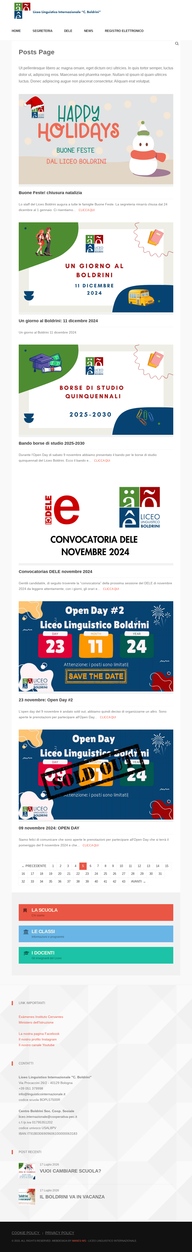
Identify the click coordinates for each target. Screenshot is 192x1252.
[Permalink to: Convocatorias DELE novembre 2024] (96, 518)
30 (151, 873)
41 (105, 881)
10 (121, 866)
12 (139, 866)
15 (166, 866)
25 (105, 873)
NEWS (88, 31)
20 (59, 873)
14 (157, 866)
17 (32, 873)
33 (32, 881)
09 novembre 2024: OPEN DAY (49, 828)
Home (16, 31)
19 (50, 873)
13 (148, 866)
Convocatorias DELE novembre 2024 (55, 571)
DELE (68, 31)
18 (41, 873)
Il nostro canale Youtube (37, 1045)
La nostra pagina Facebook (39, 1034)
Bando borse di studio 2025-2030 (52, 443)
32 (23, 881)
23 (87, 873)
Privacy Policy (59, 1233)
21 (68, 873)
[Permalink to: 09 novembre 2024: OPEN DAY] (96, 774)
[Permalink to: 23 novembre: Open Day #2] (96, 646)
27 (123, 873)
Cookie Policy (26, 1233)
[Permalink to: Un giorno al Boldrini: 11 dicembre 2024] (96, 267)
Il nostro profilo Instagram (38, 1039)
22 (78, 873)
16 (23, 873)
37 (68, 881)
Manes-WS (79, 1240)
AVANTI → (138, 881)
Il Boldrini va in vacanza (72, 1196)
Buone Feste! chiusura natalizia (50, 192)
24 (96, 873)
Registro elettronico (124, 31)
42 (114, 881)
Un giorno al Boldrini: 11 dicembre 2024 (58, 320)
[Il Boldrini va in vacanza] (27, 1197)
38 (78, 881)
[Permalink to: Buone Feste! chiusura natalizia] (96, 139)
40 (96, 881)
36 (59, 881)
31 (160, 873)
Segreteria (42, 31)
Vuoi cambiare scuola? (70, 1171)
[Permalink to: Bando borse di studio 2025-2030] (96, 390)
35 (50, 881)
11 (130, 866)
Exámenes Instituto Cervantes (41, 1017)
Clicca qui (87, 210)
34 (41, 881)
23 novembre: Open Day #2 (46, 700)
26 (114, 873)
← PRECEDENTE (34, 866)
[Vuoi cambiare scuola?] (27, 1171)
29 (142, 873)
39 (87, 881)
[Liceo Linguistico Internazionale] (58, 10)
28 (132, 873)
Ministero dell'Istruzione (36, 1022)
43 (123, 881)
